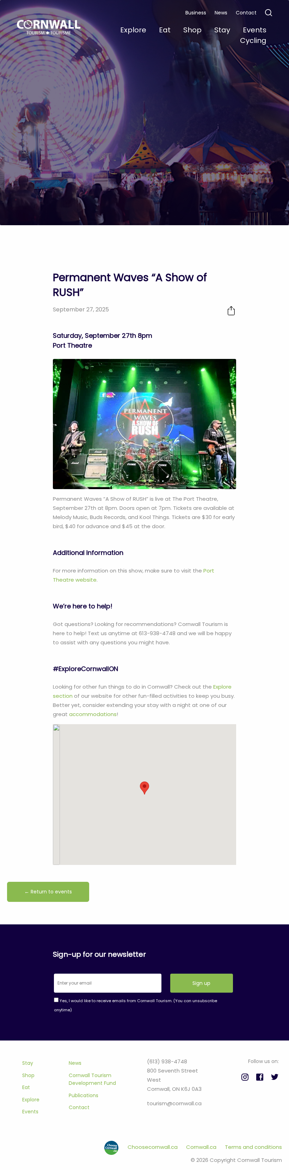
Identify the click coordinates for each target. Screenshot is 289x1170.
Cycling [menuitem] (253, 40)
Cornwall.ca (202, 1147)
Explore (30, 1099)
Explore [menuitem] (133, 30)
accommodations (93, 714)
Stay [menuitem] (222, 30)
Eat (26, 1087)
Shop (28, 1075)
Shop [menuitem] (192, 30)
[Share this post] (231, 310)
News (221, 12)
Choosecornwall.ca (153, 1147)
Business (195, 12)
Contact (246, 12)
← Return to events (48, 891)
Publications (83, 1095)
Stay (27, 1063)
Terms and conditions (253, 1147)
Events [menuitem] (254, 30)
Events (30, 1111)
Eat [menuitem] (165, 30)
